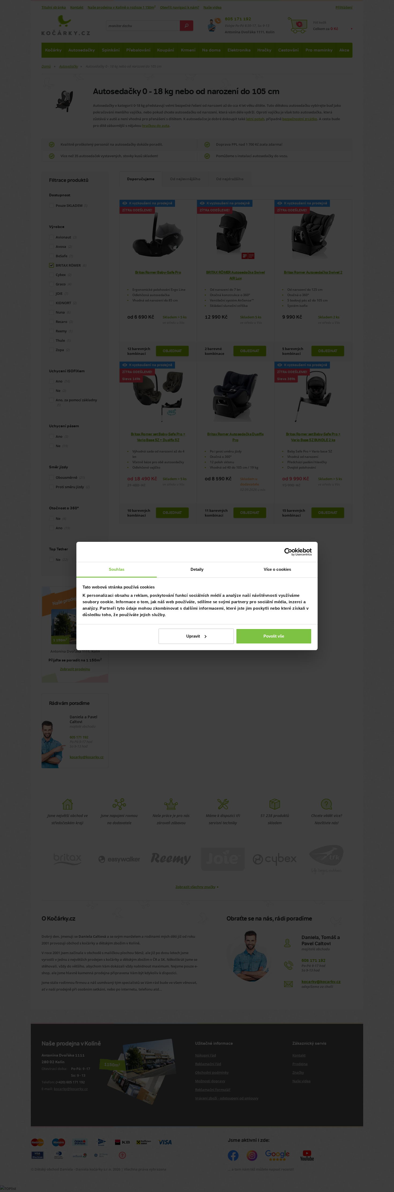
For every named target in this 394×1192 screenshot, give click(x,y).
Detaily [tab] (197, 569)
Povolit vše (273, 636)
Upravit (193, 636)
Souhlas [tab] (116, 569)
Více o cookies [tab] (277, 569)
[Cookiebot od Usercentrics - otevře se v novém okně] (288, 552)
